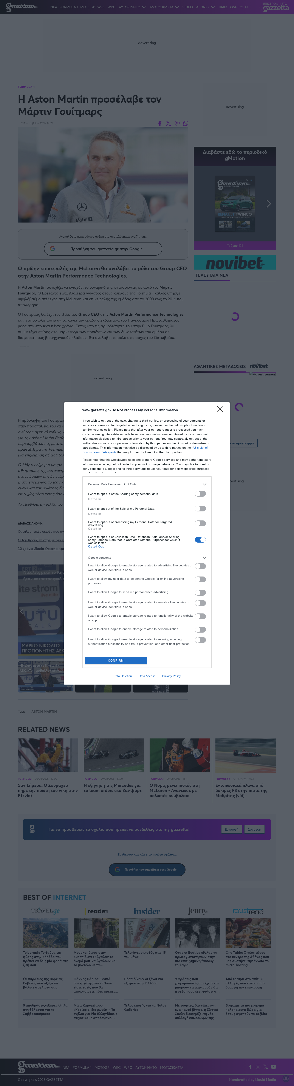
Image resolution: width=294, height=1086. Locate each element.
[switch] (200, 494)
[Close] (221, 410)
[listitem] (147, 484)
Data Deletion (122, 676)
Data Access (147, 676)
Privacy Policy (171, 676)
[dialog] (147, 543)
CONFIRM (116, 660)
